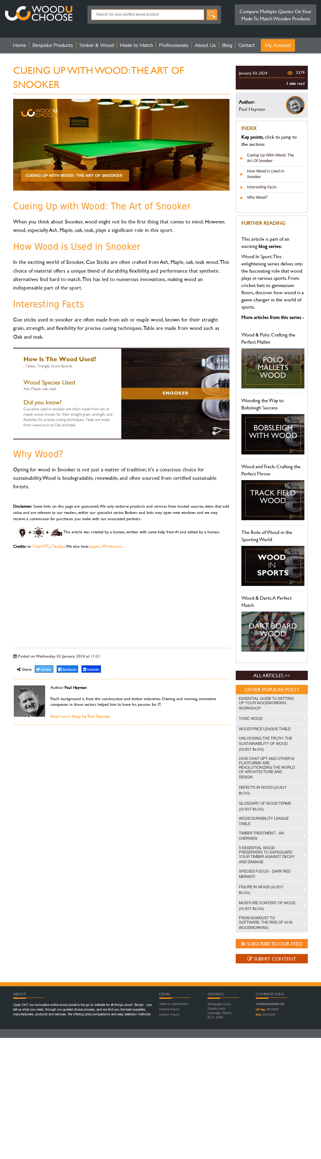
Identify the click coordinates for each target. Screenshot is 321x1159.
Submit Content (274, 958)
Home (19, 45)
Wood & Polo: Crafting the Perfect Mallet (268, 338)
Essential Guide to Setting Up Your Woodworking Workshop (266, 703)
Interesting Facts (261, 187)
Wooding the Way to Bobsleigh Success (262, 404)
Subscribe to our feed (273, 943)
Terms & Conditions (173, 1004)
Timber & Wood (96, 45)
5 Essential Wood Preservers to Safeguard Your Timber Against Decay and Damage (267, 855)
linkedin (92, 669)
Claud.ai (57, 546)
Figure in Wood (261, 889)
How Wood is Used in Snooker (265, 174)
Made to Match (136, 45)
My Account (278, 45)
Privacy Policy (169, 1015)
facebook (68, 669)
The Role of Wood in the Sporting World (266, 535)
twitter (46, 669)
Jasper (94, 546)
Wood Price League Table (265, 729)
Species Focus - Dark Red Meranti (264, 874)
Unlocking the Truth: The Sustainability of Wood (265, 744)
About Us (205, 45)
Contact (246, 45)
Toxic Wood (250, 718)
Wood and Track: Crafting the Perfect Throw (271, 470)
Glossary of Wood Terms (265, 806)
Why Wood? (257, 197)
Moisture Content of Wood (267, 906)
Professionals (174, 45)
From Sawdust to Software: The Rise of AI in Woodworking (265, 923)
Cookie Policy (169, 1009)
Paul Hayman (252, 108)
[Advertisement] (121, 598)
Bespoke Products (52, 45)
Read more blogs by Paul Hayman (80, 716)
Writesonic (112, 546)
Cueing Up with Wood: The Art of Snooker (270, 158)
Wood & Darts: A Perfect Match (266, 601)
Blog (227, 45)
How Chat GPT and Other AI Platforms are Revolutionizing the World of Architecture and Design (267, 767)
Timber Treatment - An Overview (261, 836)
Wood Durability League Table (264, 821)
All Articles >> (271, 675)
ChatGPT (40, 546)
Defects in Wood (263, 790)
